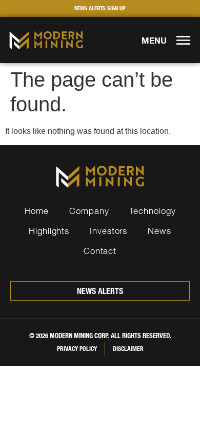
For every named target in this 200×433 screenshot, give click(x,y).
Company (89, 210)
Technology (152, 210)
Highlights (49, 230)
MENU (154, 40)
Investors (108, 230)
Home (37, 210)
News (159, 230)
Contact (100, 250)
